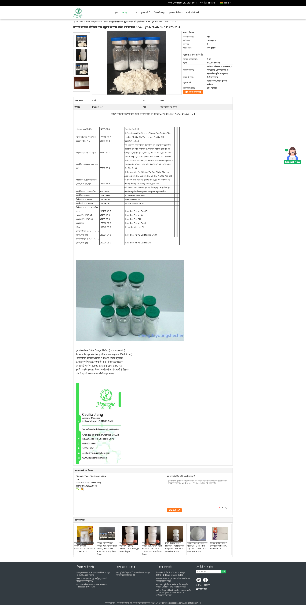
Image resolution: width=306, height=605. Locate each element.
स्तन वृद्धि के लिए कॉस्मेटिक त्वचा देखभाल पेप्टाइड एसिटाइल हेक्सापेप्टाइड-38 (133, 574)
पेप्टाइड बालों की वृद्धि (85, 566)
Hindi (226, 2)
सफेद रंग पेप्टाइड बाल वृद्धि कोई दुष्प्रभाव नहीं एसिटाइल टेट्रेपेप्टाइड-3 (91, 579)
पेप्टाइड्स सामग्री (164, 566)
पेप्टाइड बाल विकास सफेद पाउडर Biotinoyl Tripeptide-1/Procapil (91, 585)
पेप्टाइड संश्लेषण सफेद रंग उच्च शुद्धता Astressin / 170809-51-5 (218, 546)
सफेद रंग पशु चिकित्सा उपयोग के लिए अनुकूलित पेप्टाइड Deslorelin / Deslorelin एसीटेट (172, 585)
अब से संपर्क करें (195, 92)
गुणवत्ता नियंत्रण (175, 12)
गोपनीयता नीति (110, 603)
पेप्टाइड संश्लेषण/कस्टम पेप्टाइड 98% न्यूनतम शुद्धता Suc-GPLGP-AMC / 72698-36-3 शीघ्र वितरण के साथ (152, 549)
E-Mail (199, 585)
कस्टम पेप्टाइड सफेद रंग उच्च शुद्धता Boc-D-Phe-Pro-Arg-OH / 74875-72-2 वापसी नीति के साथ (197, 547)
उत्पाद (124, 12)
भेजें (223, 571)
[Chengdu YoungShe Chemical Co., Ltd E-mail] (82, 489)
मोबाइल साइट (202, 589)
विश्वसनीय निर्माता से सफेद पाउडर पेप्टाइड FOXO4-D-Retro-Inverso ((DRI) (170, 574)
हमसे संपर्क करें (192, 12)
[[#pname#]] (136, 63)
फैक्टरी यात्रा (159, 12)
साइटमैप (207, 585)
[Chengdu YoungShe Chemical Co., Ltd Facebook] (205, 580)
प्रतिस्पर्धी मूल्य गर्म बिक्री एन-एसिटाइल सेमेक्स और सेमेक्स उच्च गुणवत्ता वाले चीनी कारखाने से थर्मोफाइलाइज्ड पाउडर (173, 592)
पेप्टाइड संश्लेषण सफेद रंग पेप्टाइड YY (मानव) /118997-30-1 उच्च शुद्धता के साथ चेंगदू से (129, 547)
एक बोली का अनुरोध (208, 2)
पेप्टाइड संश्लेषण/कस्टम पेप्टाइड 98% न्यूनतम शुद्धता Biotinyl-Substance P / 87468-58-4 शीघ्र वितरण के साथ (107, 549)
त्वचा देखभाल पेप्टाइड (126, 566)
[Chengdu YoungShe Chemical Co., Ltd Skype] (77, 489)
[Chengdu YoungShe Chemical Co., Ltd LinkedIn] (199, 580)
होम (116, 12)
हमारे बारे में (145, 12)
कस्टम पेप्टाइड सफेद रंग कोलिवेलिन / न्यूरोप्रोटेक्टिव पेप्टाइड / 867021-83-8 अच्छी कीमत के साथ (174, 547)
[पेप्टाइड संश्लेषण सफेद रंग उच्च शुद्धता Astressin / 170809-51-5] (220, 534)
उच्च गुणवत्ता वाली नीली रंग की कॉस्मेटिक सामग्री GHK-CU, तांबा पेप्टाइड (93, 574)
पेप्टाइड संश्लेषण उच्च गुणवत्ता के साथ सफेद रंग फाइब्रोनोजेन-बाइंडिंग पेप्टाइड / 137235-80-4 (84, 547)
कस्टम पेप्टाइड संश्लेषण (94, 22)
